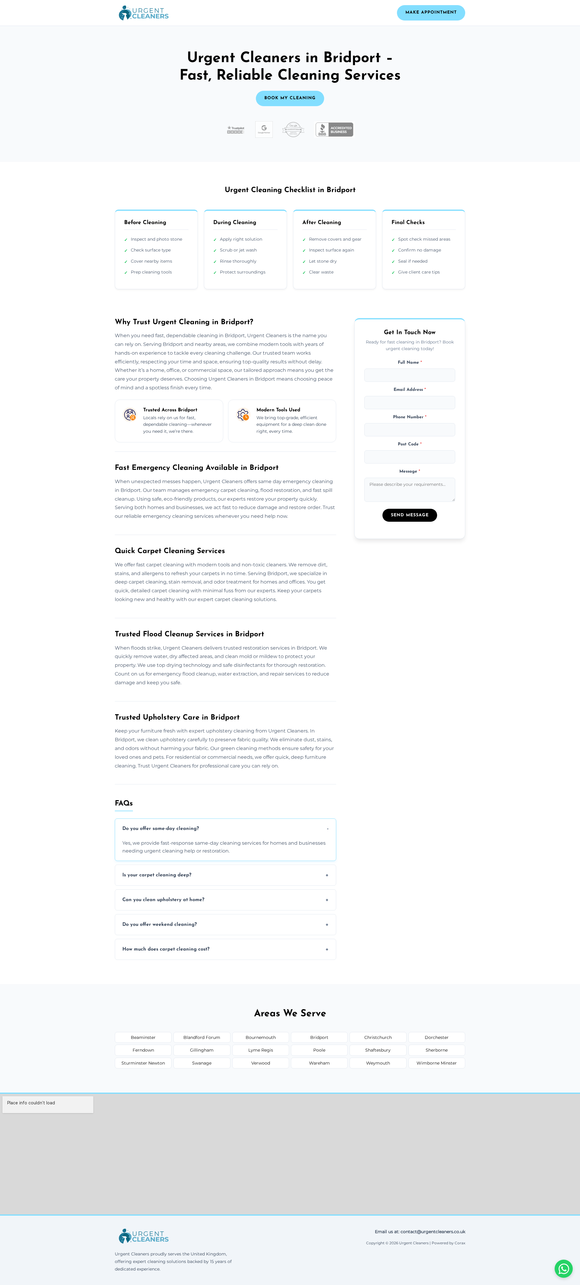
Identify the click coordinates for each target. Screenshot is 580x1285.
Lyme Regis (260, 1050)
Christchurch (378, 1037)
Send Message (410, 515)
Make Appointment (431, 12)
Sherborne (437, 1050)
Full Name (410, 362)
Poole (319, 1050)
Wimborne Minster (437, 1063)
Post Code (410, 444)
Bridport (319, 1037)
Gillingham (202, 1050)
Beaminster (143, 1037)
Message (409, 471)
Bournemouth (261, 1037)
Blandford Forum (201, 1037)
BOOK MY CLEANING (290, 98)
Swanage (201, 1063)
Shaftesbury (378, 1050)
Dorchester (437, 1037)
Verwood (260, 1063)
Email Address (410, 390)
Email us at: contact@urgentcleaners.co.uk (420, 1231)
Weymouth (378, 1063)
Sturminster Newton (143, 1063)
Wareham (319, 1063)
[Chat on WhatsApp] (564, 1269)
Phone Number (410, 417)
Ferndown (143, 1050)
